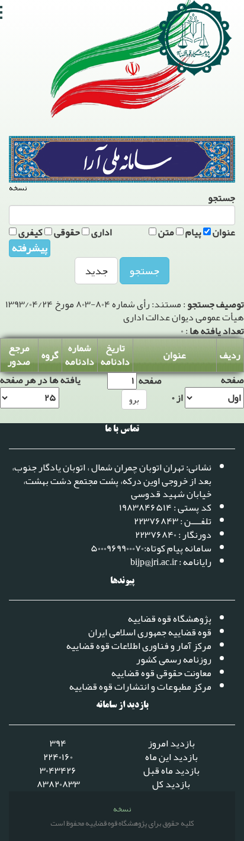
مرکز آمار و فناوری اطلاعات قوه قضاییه (138, 646)
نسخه (18, 188)
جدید (96, 270)
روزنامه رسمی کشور (173, 659)
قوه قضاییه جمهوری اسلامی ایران (149, 632)
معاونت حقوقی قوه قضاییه (161, 673)
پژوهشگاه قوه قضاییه (169, 618)
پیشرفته (29, 248)
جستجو (144, 270)
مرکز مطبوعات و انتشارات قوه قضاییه (140, 686)
